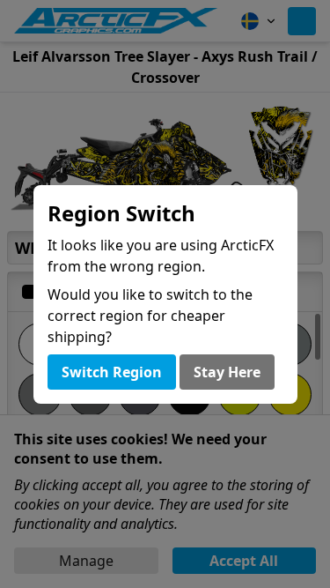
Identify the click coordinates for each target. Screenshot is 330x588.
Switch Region (112, 372)
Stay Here (227, 372)
